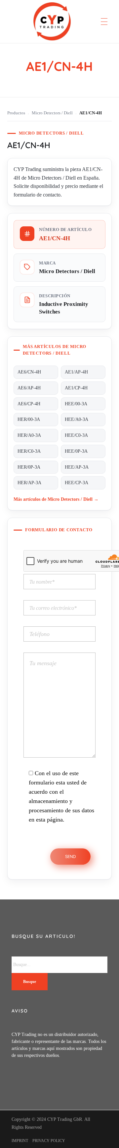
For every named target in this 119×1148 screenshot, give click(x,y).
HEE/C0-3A (76, 435)
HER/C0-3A (29, 451)
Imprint (20, 1140)
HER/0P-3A (29, 467)
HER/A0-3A (29, 435)
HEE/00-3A (76, 403)
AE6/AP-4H (29, 387)
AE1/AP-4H (76, 372)
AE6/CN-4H (29, 372)
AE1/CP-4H (76, 387)
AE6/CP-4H (29, 403)
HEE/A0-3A (76, 419)
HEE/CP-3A (76, 482)
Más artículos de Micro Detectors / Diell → (56, 499)
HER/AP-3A (29, 482)
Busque (29, 981)
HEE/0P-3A (76, 451)
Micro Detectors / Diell (52, 113)
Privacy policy (48, 1140)
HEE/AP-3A (77, 467)
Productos (16, 113)
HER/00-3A (29, 419)
